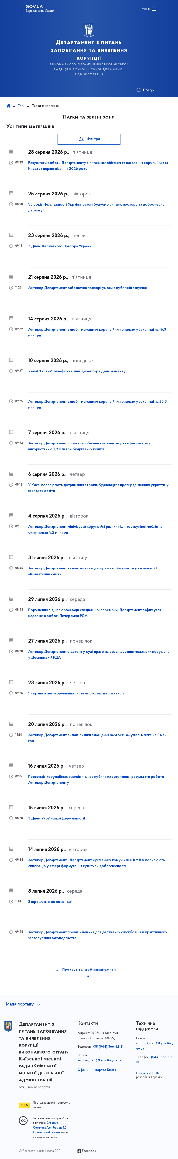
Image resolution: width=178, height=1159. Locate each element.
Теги (21, 106)
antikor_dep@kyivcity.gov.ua (99, 1060)
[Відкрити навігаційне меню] (154, 9)
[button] (89, 139)
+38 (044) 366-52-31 (108, 1047)
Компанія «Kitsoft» (148, 1073)
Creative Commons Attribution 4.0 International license (49, 1128)
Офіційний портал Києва (96, 1070)
